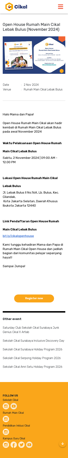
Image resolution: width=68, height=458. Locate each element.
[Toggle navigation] (60, 6)
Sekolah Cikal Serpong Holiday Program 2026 (32, 358)
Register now (34, 298)
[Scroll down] (62, 443)
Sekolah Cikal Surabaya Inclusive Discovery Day (33, 340)
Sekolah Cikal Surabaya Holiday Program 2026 (32, 349)
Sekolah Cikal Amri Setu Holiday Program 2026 (32, 366)
